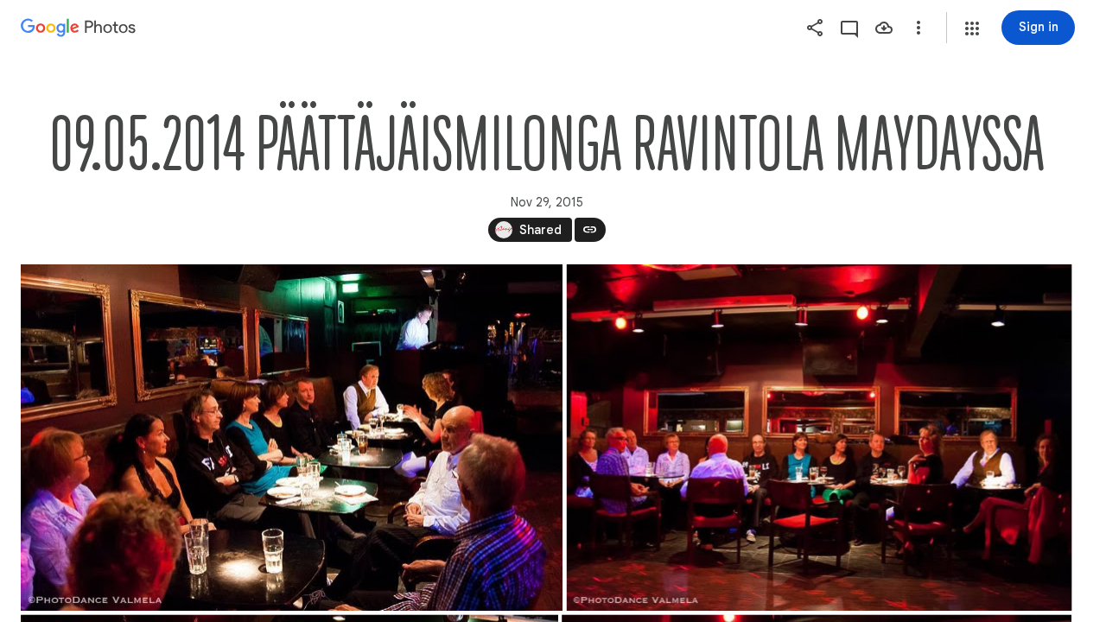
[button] (972, 28)
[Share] (815, 27)
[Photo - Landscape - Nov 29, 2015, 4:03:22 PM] (292, 437)
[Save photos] (884, 27)
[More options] (918, 27)
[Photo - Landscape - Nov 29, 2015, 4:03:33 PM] (819, 437)
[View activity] (849, 27)
